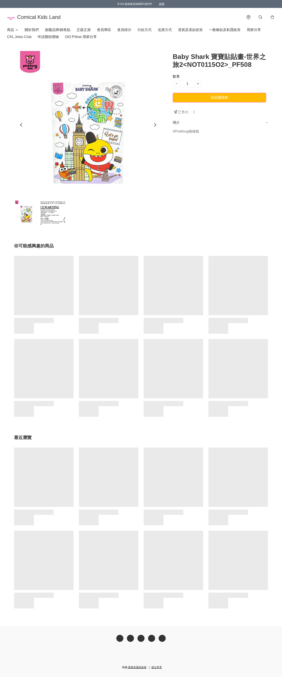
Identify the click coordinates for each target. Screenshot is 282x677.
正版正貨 (84, 30)
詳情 (161, 3)
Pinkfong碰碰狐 (187, 131)
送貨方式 (165, 30)
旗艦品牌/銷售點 (57, 30)
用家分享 (254, 30)
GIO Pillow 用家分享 (81, 37)
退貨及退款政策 (190, 30)
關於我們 (32, 30)
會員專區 (104, 30)
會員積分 (124, 30)
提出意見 (156, 667)
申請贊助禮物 (48, 37)
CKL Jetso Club (19, 37)
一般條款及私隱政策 (225, 30)
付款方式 (144, 30)
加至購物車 (219, 97)
